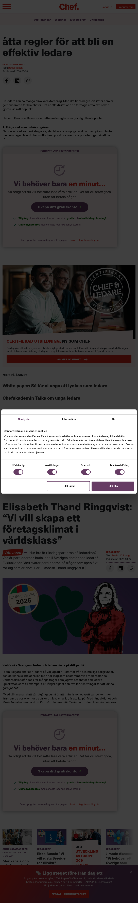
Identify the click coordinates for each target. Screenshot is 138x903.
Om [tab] (114, 419)
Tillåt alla (112, 486)
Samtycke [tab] (24, 419)
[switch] (52, 472)
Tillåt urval (68, 486)
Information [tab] (69, 419)
